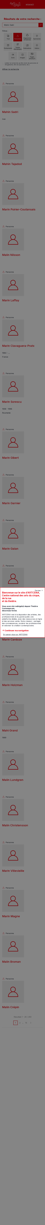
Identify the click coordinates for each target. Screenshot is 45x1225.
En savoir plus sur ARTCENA (15, 634)
